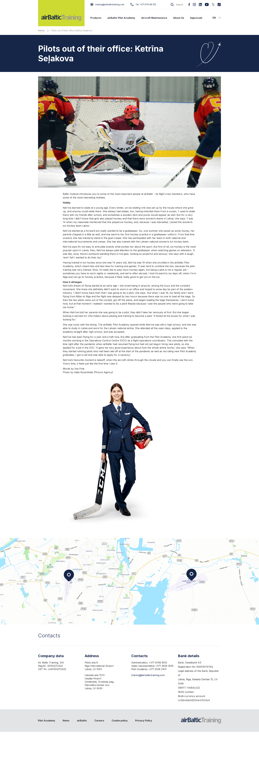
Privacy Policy (143, 720)
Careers (99, 720)
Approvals (196, 17)
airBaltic (82, 720)
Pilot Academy (46, 720)
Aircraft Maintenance (154, 17)
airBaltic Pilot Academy (121, 17)
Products (95, 17)
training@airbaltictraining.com (109, 4)
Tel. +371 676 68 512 (145, 4)
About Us (178, 17)
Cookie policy (120, 720)
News (66, 720)
